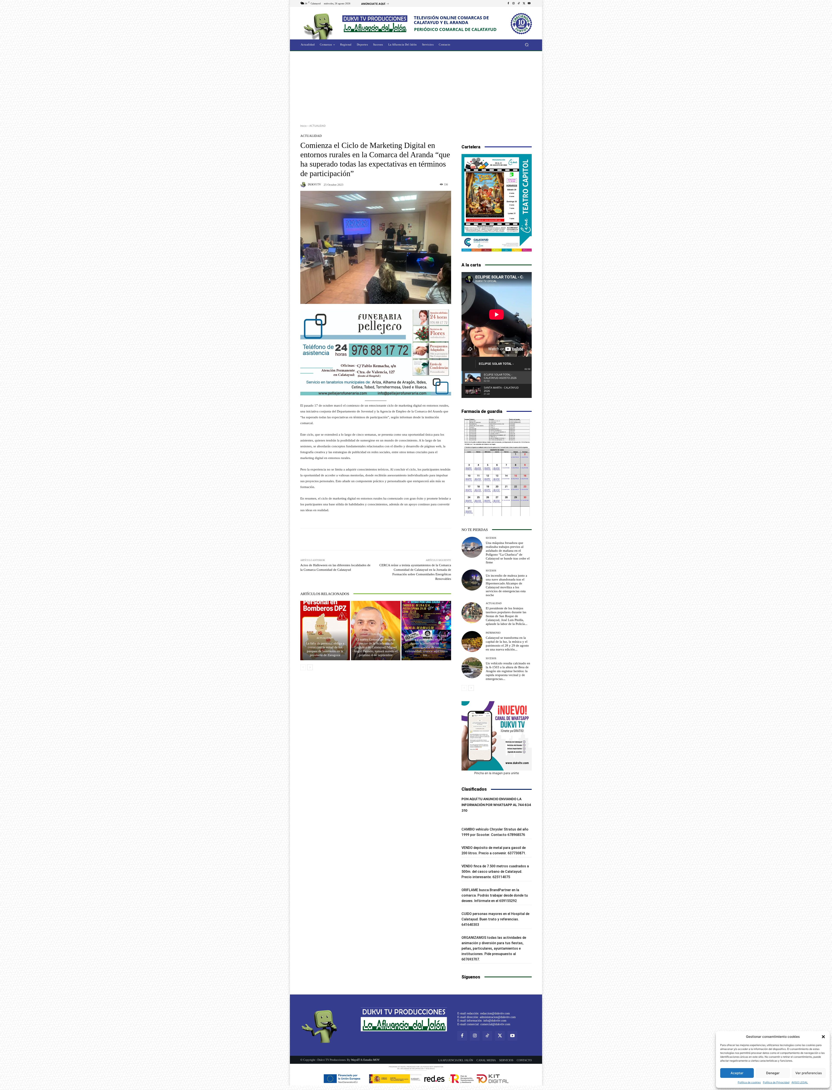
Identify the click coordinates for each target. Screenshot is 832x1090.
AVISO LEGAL (799, 1082)
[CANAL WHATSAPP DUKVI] (497, 735)
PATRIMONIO (493, 633)
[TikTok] (518, 3)
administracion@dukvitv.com (498, 1017)
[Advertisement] (416, 86)
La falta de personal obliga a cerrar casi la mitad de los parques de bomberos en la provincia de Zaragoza (325, 649)
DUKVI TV (314, 184)
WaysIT (355, 1059)
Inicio (303, 126)
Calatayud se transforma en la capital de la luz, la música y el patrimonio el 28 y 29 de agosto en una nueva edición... (507, 643)
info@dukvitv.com (494, 1020)
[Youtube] (529, 3)
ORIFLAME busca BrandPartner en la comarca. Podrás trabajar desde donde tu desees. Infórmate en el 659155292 (495, 895)
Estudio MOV (371, 1059)
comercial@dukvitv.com (495, 1024)
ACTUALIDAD (317, 126)
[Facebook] (508, 3)
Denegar (773, 1073)
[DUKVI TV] (303, 184)
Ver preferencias (808, 1073)
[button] (823, 1037)
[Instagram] (513, 3)
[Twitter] (523, 3)
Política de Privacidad (776, 1082)
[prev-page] (303, 667)
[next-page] (310, 667)
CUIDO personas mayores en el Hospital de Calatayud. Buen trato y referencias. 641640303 (495, 919)
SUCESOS (491, 538)
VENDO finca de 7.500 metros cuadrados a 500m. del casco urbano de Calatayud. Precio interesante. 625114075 (495, 871)
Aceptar (737, 1073)
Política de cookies (749, 1082)
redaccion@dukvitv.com (495, 1013)
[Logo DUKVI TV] (319, 25)
